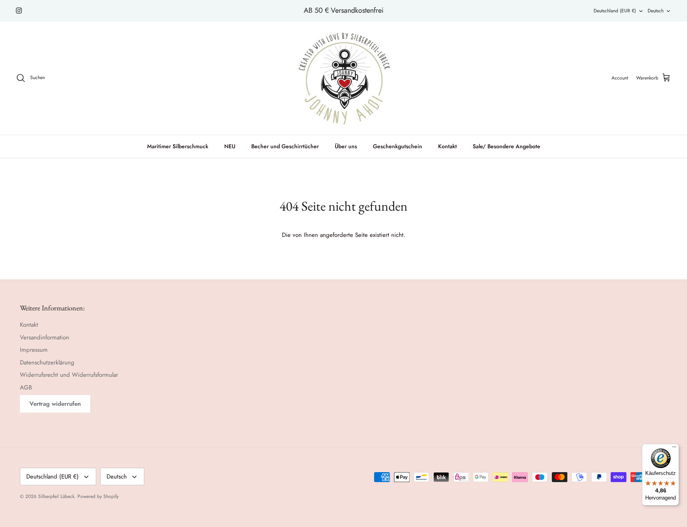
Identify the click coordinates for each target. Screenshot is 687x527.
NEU (229, 146)
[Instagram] (19, 11)
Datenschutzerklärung (47, 362)
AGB (26, 387)
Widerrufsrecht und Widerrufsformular (69, 374)
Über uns (346, 146)
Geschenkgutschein (397, 146)
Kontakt (447, 146)
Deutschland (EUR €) (615, 10)
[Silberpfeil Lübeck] (343, 78)
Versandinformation (44, 337)
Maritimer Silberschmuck (177, 146)
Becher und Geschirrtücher (285, 146)
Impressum (34, 349)
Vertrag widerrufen (55, 403)
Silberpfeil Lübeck (56, 496)
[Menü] (674, 448)
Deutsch (656, 10)
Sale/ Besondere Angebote (506, 146)
